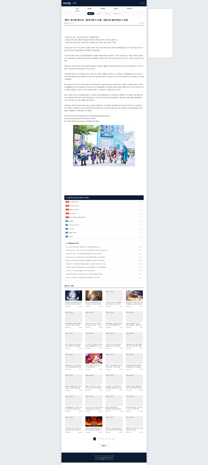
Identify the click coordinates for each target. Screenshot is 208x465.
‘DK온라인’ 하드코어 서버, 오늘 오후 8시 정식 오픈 (134, 429)
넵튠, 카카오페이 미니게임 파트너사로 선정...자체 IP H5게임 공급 (93, 387)
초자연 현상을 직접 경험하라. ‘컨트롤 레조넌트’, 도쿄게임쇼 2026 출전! (134, 366)
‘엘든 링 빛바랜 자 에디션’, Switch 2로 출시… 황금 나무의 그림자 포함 (134, 324)
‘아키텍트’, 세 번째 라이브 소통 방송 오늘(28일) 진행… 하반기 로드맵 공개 (93, 345)
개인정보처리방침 (110, 455)
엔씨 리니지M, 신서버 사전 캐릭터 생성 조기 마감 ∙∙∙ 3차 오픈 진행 (93, 324)
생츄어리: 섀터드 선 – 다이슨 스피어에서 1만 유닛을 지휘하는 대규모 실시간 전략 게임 (86, 250)
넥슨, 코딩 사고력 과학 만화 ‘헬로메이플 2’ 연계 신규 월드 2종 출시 (93, 408)
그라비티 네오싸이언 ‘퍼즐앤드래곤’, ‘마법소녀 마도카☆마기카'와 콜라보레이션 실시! (114, 303)
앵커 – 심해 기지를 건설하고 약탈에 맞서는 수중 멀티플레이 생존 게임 (82, 247)
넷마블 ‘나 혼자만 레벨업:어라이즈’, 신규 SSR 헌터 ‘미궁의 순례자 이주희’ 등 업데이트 (134, 387)
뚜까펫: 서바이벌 (74, 205)
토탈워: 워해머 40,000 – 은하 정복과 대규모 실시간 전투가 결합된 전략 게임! (84, 274)
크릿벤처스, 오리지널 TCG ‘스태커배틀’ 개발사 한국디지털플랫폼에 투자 (114, 387)
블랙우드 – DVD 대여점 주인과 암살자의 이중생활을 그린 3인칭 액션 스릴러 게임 (85, 260)
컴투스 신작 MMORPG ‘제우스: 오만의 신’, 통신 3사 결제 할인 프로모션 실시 (93, 303)
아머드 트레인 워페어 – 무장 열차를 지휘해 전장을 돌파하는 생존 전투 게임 (84, 253)
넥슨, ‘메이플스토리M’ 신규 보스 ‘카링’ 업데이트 (93, 366)
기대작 (74, 3)
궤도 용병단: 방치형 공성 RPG (77, 217)
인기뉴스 (107, 13)
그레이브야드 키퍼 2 (74, 225)
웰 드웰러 (71, 221)
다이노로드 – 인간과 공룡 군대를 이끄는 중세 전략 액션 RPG (80, 270)
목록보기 (104, 445)
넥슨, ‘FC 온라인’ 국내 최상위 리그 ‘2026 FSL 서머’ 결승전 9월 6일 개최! (73, 345)
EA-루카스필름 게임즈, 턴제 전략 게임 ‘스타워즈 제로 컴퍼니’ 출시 (73, 387)
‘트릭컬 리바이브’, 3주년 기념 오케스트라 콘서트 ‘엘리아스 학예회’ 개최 (73, 429)
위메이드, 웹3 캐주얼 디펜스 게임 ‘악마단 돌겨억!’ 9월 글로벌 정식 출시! (93, 429)
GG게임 (67, 3)
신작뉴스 (99, 13)
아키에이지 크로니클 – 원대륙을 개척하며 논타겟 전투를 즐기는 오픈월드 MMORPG (86, 267)
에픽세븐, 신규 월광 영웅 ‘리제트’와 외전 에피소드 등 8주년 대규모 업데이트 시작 (73, 303)
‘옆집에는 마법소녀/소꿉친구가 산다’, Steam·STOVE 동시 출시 (114, 429)
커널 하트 (71, 228)
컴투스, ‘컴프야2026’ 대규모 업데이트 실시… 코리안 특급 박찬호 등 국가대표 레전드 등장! (114, 366)
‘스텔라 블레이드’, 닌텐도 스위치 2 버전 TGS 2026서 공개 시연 (73, 408)
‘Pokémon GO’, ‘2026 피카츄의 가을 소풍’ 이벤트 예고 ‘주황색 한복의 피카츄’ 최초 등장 (134, 345)
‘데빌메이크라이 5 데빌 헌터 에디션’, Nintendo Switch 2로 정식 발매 (73, 366)
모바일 (89, 8)
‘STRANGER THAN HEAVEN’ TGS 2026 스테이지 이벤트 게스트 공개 (73, 324)
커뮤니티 (129, 8)
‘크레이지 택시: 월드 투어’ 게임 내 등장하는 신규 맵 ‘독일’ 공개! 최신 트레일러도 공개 (134, 303)
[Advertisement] (104, 31)
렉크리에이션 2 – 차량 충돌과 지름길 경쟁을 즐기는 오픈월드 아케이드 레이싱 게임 (85, 264)
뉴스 (77, 8)
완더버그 (71, 236)
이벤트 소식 (117, 13)
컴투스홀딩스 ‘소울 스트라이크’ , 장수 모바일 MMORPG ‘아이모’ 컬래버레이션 (114, 324)
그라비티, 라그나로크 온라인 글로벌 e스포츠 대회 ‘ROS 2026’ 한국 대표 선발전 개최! (113, 345)
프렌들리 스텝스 (73, 232)
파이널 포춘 (73, 213)
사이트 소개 (97, 455)
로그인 (142, 3)
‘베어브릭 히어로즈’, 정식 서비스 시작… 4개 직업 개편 (134, 408)
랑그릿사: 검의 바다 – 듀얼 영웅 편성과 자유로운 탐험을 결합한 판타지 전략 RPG (85, 257)
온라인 (116, 8)
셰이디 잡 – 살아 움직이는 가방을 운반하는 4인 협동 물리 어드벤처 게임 (83, 277)
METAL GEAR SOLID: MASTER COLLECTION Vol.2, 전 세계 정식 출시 (114, 408)
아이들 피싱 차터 (74, 201)
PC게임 (103, 8)
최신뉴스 (90, 13)
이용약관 (103, 455)
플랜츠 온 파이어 (74, 209)
